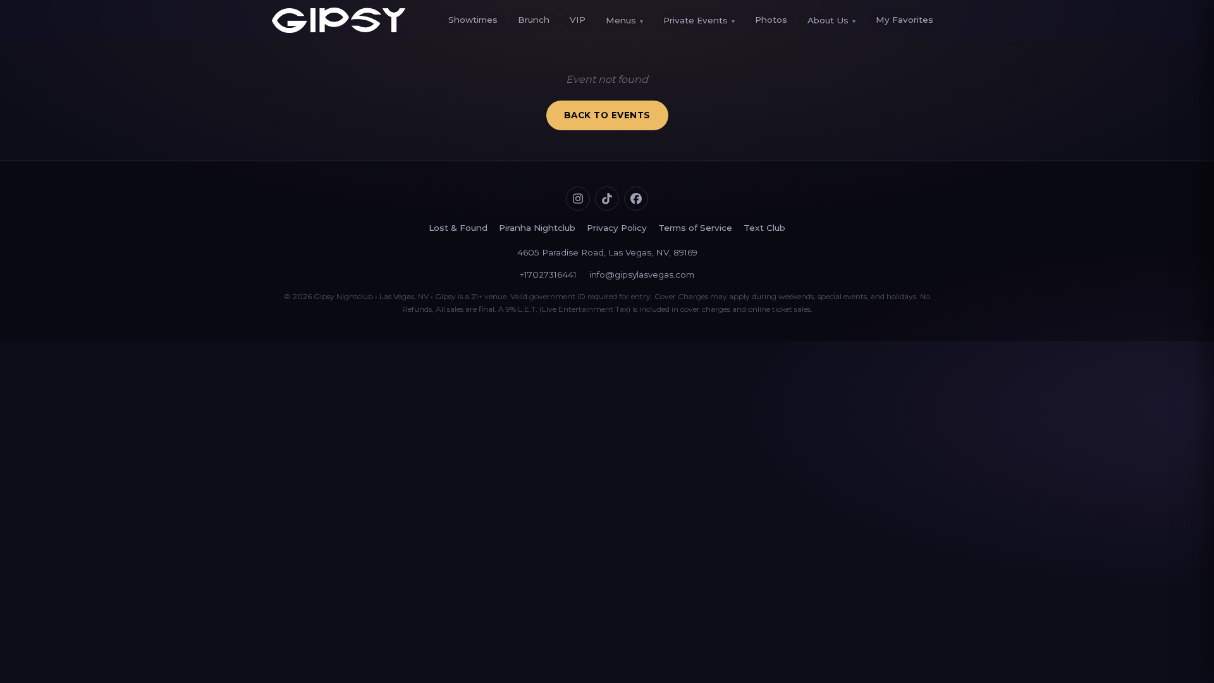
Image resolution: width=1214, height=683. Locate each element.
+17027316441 (548, 274)
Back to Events (607, 115)
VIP (578, 20)
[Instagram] (578, 199)
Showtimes (473, 20)
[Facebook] (636, 199)
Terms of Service (695, 228)
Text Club (764, 228)
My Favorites (904, 20)
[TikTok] (607, 199)
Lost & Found (458, 228)
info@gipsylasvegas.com (641, 274)
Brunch (533, 20)
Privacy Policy (617, 228)
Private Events (699, 20)
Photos (771, 20)
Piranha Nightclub (537, 228)
